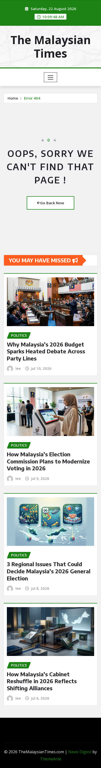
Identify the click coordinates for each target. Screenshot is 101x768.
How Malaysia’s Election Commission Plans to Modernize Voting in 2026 (48, 461)
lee (18, 368)
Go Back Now (52, 202)
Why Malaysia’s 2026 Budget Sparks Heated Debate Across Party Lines (46, 351)
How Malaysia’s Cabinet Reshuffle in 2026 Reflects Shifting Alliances (42, 681)
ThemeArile (50, 759)
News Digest (79, 752)
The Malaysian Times (51, 46)
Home (13, 98)
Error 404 (32, 98)
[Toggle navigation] (50, 77)
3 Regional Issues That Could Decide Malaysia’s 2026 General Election (48, 571)
